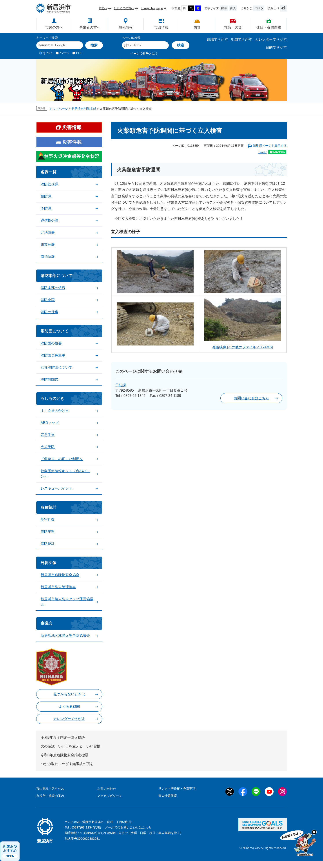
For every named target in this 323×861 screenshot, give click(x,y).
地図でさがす (241, 39)
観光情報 (126, 27)
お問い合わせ (106, 788)
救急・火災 (233, 27)
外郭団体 (48, 563)
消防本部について (56, 275)
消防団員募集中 (53, 355)
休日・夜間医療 (268, 27)
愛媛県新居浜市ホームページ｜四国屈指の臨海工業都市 (53, 8)
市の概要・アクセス (50, 788)
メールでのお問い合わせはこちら (128, 827)
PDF (79, 53)
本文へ (103, 8)
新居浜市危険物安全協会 (60, 575)
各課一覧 (48, 172)
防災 (197, 27)
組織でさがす (217, 39)
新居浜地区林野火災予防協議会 (65, 635)
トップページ (58, 108)
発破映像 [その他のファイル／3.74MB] (242, 347)
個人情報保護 (167, 796)
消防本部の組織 (53, 288)
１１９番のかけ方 (55, 410)
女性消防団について (56, 367)
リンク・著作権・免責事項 (176, 788)
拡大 (233, 8)
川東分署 (48, 244)
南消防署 (48, 257)
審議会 (47, 623)
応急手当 (48, 435)
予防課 (120, 385)
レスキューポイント (56, 488)
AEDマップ (50, 423)
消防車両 (48, 300)
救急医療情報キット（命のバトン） (65, 473)
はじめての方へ (124, 8)
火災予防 (48, 447)
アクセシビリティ (109, 796)
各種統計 (48, 507)
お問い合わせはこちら (251, 398)
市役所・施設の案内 (50, 796)
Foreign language (152, 8)
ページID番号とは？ (144, 53)
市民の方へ (54, 27)
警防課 (46, 196)
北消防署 (48, 232)
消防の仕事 (49, 312)
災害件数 (48, 519)
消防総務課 (49, 184)
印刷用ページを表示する (270, 145)
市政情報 (161, 27)
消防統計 (48, 544)
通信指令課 (49, 220)
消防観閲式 (49, 379)
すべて (48, 53)
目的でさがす (276, 47)
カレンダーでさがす (271, 39)
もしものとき (52, 398)
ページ (64, 53)
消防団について (54, 331)
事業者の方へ (89, 27)
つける (258, 8)
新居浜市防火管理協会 (58, 587)
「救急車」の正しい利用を (62, 459)
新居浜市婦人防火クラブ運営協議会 (67, 601)
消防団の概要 (51, 343)
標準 (224, 8)
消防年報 (48, 532)
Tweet (262, 152)
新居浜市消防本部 (83, 108)
